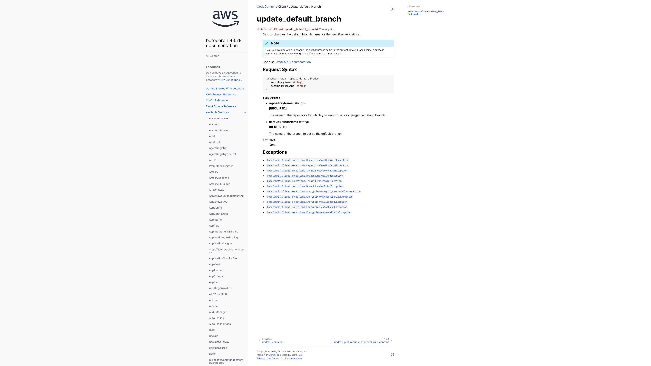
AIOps (212, 160)
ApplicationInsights (221, 243)
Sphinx (272, 354)
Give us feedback (230, 80)
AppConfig (215, 207)
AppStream (216, 276)
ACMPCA (214, 142)
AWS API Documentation (293, 62)
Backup (213, 336)
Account (214, 124)
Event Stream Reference (221, 106)
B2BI (212, 330)
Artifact (214, 300)
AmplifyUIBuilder (219, 184)
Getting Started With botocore (225, 88)
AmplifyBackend (219, 177)
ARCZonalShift (218, 294)
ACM (212, 136)
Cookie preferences (291, 358)
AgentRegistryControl (222, 154)
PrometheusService (221, 166)
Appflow (214, 225)
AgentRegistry (218, 148)
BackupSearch (218, 347)
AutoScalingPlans (220, 324)
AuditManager (218, 312)
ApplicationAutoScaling (223, 237)
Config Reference (217, 100)
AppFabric (215, 219)
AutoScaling (216, 318)
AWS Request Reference (221, 94)
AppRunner (216, 270)
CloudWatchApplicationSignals (226, 251)
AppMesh (215, 264)
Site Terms (273, 358)
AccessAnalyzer (219, 118)
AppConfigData (218, 213)
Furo (300, 354)
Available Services (217, 112)
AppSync (214, 282)
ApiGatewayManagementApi (226, 195)
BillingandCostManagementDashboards (226, 361)
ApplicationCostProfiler (223, 258)
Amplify (213, 172)
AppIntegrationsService (223, 231)
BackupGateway (219, 341)
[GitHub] (392, 355)
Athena (213, 306)
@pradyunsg (288, 354)
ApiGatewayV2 (218, 201)
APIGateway (216, 189)
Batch (212, 353)
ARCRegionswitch (220, 288)
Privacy (261, 358)
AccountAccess (218, 130)
